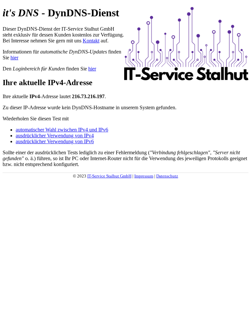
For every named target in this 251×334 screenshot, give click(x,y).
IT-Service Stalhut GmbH (109, 176)
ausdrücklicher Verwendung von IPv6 (55, 141)
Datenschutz (167, 176)
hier (14, 57)
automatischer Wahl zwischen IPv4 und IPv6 (62, 129)
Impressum (143, 176)
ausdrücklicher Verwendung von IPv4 (55, 135)
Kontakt (91, 40)
